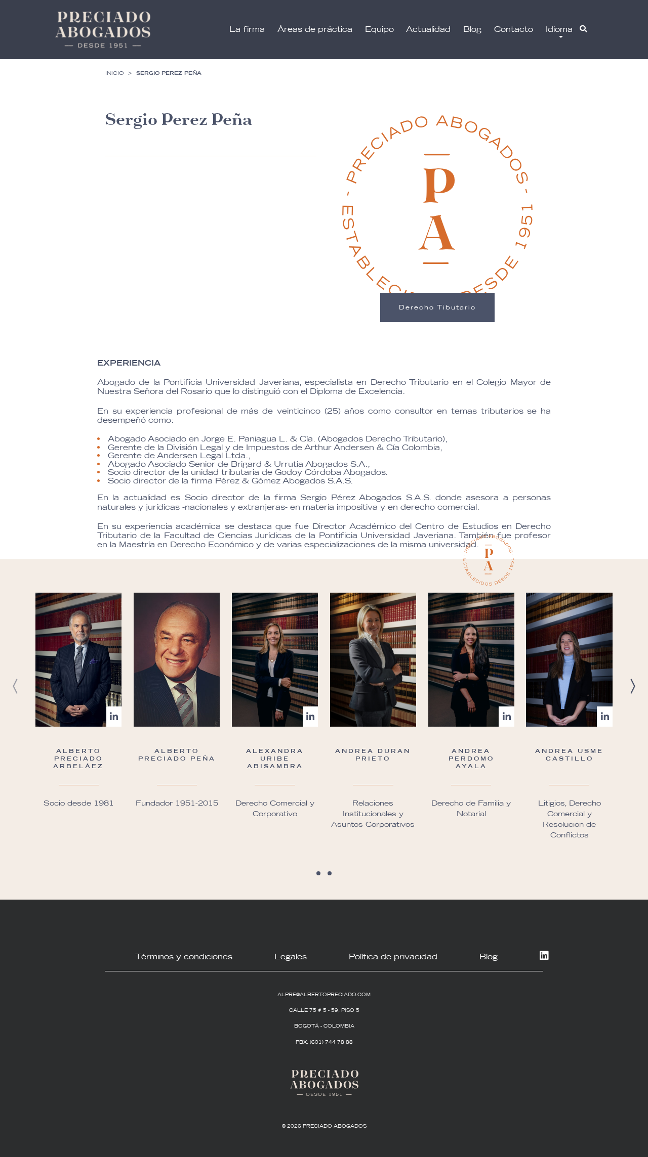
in (543, 956)
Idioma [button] (559, 29)
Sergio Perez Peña (168, 73)
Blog (472, 29)
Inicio (114, 73)
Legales (290, 956)
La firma (247, 29)
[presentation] (16, 686)
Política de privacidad (393, 956)
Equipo (379, 29)
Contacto (513, 29)
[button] (318, 873)
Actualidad (428, 29)
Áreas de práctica (314, 29)
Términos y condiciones (183, 956)
